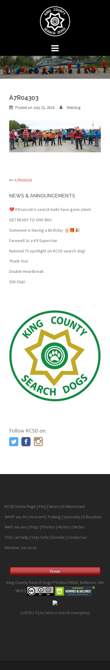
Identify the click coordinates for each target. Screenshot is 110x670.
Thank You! (18, 261)
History (64, 527)
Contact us (77, 537)
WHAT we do (16, 517)
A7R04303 (23, 180)
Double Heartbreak (26, 271)
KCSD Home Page (20, 506)
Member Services (21, 547)
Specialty (71, 517)
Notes (79, 527)
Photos (48, 527)
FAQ (42, 506)
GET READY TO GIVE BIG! (30, 220)
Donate (58, 537)
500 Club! (17, 281)
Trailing (54, 517)
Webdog (73, 107)
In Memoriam (73, 506)
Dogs (34, 527)
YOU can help (16, 537)
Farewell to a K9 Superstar (33, 240)
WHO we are (16, 527)
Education (92, 517)
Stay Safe (40, 537)
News (54, 506)
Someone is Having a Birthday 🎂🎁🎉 (44, 230)
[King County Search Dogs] (55, 21)
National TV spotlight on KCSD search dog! (47, 251)
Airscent (37, 517)
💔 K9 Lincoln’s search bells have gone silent (50, 209)
